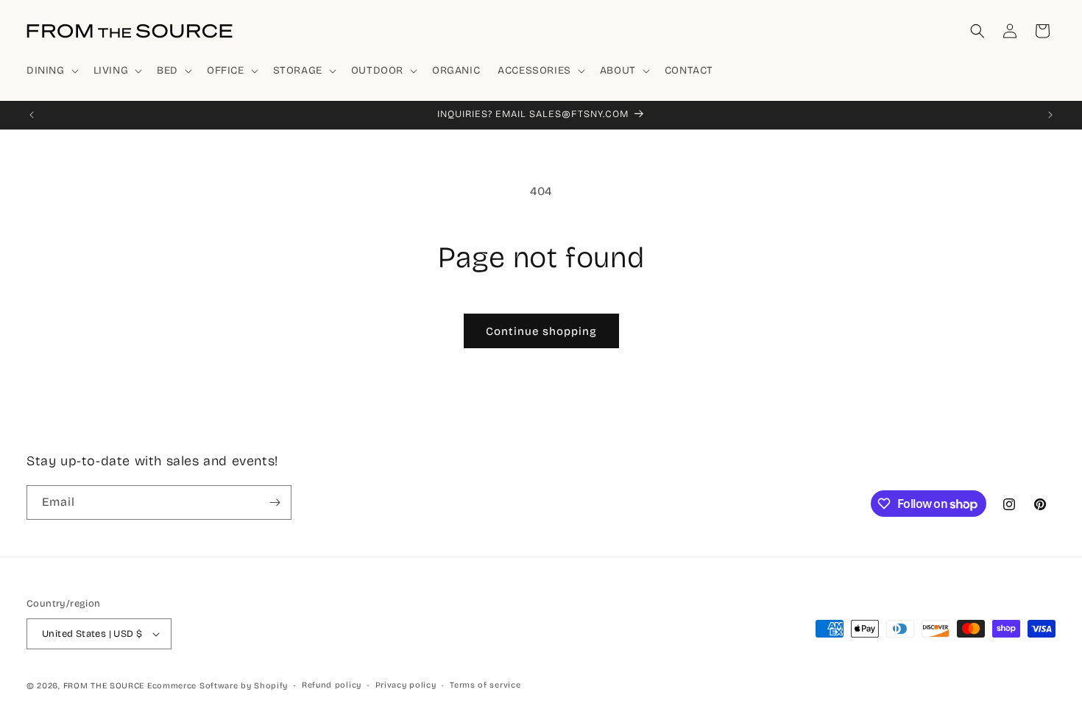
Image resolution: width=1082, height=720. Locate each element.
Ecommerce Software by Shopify (217, 686)
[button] (51, 70)
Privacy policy (405, 685)
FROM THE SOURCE (104, 686)
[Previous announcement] (31, 115)
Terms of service (485, 685)
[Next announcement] (1050, 115)
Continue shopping (541, 331)
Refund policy (331, 685)
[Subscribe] (274, 502)
